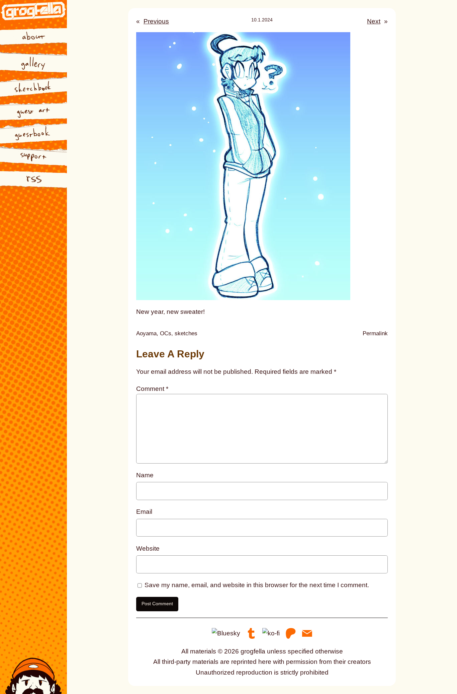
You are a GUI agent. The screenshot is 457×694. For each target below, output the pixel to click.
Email (144, 511)
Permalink (375, 334)
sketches (186, 333)
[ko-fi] (271, 632)
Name (145, 475)
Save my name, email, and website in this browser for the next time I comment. (257, 584)
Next (373, 21)
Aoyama (146, 333)
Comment (152, 388)
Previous (156, 21)
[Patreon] (290, 632)
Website (148, 548)
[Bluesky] (226, 632)
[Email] (307, 632)
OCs (165, 333)
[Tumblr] (251, 632)
